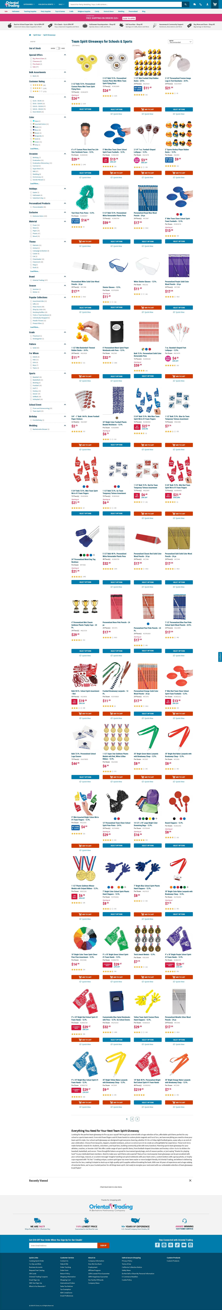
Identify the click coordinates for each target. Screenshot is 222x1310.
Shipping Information (68, 1277)
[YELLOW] (150, 818)
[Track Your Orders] (195, 4)
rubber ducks (174, 1148)
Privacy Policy (127, 1261)
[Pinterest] (170, 1245)
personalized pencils (136, 1143)
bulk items (187, 1143)
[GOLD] (117, 418)
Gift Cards (32, 1273)
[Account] (207, 4)
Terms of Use (126, 1264)
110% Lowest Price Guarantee (98, 1273)
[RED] (177, 214)
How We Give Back (95, 1264)
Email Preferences (66, 1296)
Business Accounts (35, 1267)
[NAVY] (153, 818)
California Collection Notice (132, 1267)
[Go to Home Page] (30, 35)
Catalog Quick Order (36, 1261)
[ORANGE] (118, 887)
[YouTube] (184, 1245)
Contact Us (64, 1261)
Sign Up (103, 1245)
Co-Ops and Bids (35, 1264)
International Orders (67, 1283)
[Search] (185, 4)
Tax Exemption (65, 1289)
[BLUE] (181, 214)
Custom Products (173, 1261)
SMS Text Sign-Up (35, 1283)
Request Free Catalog (36, 1270)
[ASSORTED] (143, 349)
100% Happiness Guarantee (98, 1277)
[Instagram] (190, 1245)
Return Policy (65, 1273)
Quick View (117, 114)
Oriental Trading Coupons (38, 1277)
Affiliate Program (94, 1270)
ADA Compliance (66, 1292)
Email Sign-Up (34, 1280)
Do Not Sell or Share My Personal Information (138, 1273)
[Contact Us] (201, 4)
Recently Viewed (38, 1180)
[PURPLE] (140, 818)
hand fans (155, 1137)
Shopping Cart (65, 1280)
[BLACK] (80, 555)
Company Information (96, 1261)
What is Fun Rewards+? (37, 1286)
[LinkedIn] (164, 1245)
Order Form (64, 1270)
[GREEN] (84, 555)
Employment (92, 1267)
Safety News (126, 1270)
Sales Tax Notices (66, 1286)
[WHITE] (85, 79)
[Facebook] (157, 1245)
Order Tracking (65, 1267)
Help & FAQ (64, 1264)
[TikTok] (177, 1245)
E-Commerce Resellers (130, 1277)
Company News (93, 1283)
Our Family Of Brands (95, 1280)
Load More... (34, 148)
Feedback (220, 657)
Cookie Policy (127, 1280)
